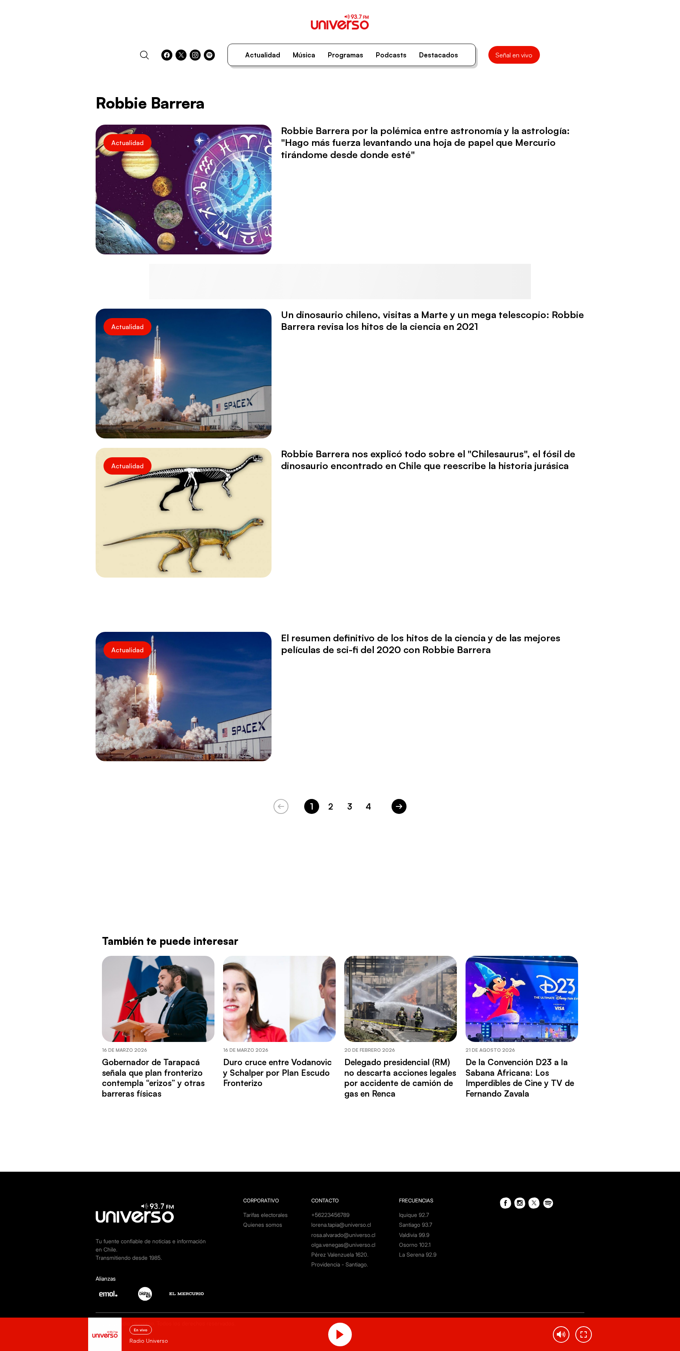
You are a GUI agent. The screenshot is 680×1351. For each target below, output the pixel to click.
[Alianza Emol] (108, 1293)
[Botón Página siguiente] (399, 806)
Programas (345, 55)
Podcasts (391, 55)
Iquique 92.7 (414, 1214)
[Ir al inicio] (340, 21)
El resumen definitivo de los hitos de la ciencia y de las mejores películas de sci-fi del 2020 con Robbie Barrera (420, 643)
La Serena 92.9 (417, 1254)
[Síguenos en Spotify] (209, 55)
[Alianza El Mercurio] (186, 1294)
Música (304, 55)
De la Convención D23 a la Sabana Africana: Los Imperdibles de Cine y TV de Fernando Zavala (520, 1077)
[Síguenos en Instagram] (195, 55)
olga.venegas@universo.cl (343, 1244)
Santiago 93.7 (415, 1224)
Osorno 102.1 (415, 1244)
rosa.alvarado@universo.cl (343, 1234)
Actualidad (262, 55)
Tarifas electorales (265, 1214)
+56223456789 (330, 1214)
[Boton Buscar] (144, 55)
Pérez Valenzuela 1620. (339, 1254)
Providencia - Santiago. (339, 1264)
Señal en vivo (513, 55)
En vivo (141, 1329)
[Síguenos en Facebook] (166, 55)
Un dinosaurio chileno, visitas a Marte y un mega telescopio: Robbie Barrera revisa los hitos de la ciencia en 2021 (432, 320)
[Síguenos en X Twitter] (181, 55)
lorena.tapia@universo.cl (341, 1224)
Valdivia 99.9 (414, 1234)
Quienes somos (262, 1224)
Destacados (438, 55)
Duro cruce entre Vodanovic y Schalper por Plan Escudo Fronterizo (277, 1072)
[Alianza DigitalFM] (145, 1294)
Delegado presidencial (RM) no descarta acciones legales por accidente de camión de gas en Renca (400, 1077)
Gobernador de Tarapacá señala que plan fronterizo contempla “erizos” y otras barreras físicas (153, 1077)
